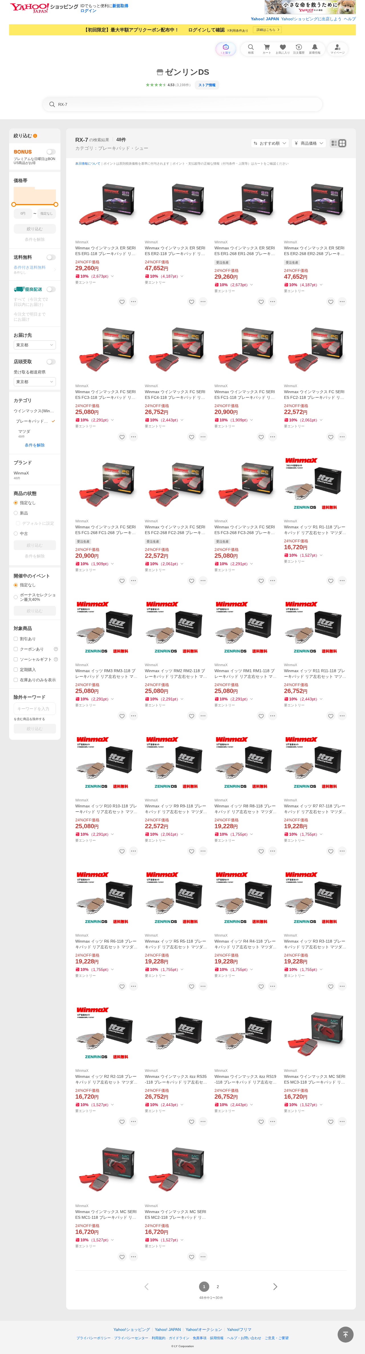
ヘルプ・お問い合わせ (244, 1338)
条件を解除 (35, 445)
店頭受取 (23, 361)
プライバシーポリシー (93, 1338)
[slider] (13, 204)
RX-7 (81, 140)
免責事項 (199, 1338)
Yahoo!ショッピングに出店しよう (311, 19)
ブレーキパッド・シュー (123, 148)
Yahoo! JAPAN (265, 19)
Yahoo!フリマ (239, 1329)
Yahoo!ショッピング (131, 1329)
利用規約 (158, 1338)
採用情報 (217, 1338)
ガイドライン (179, 1338)
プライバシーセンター (131, 1338)
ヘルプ (350, 19)
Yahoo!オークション (204, 1329)
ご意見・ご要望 (277, 1338)
